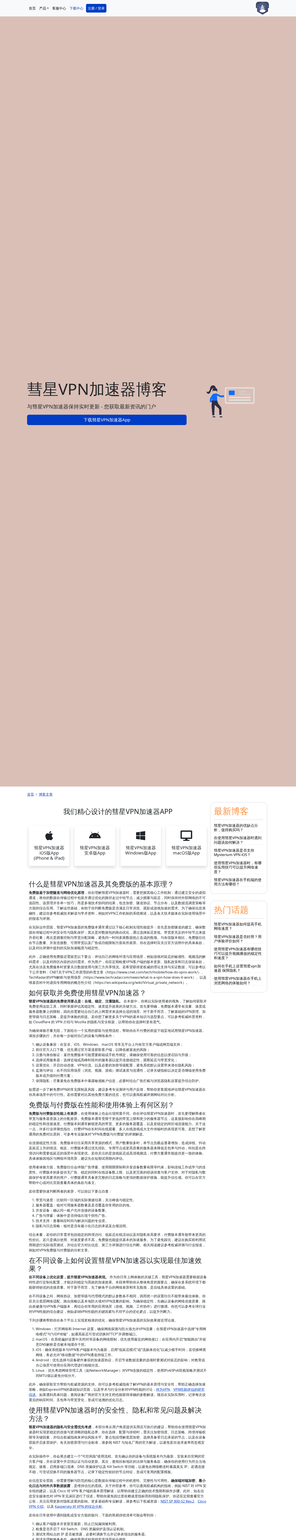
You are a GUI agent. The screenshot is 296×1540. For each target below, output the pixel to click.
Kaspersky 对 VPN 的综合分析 (78, 1506)
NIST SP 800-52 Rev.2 (177, 1501)
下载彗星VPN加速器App (106, 420)
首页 (32, 8)
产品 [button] (42, 8)
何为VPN (163, 1389)
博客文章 (46, 794)
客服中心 (59, 8)
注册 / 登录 (96, 8)
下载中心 (76, 8)
